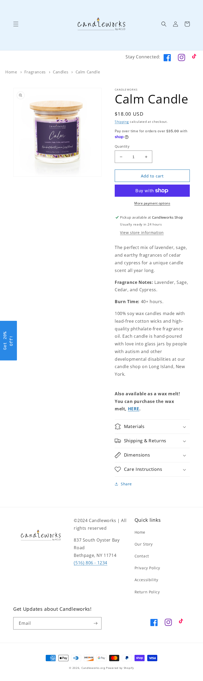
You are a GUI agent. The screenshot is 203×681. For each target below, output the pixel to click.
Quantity (122, 146)
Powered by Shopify (120, 668)
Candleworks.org (93, 668)
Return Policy (147, 591)
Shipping (122, 121)
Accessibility (146, 579)
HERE (133, 409)
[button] (16, 24)
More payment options (152, 203)
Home (11, 71)
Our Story (144, 544)
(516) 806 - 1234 (90, 563)
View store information (142, 232)
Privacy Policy (147, 567)
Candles (60, 71)
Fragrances (35, 71)
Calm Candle (88, 71)
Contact (142, 555)
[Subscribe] (95, 623)
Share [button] (126, 483)
